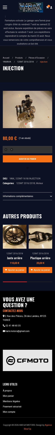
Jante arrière (14, 258)
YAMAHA (7, 62)
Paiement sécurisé (12, 406)
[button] (15, 270)
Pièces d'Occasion (37, 58)
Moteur (39, 183)
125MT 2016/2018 (25, 62)
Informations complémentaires (18, 196)
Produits (19, 58)
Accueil (6, 58)
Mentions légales (11, 401)
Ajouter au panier (27, 158)
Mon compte (9, 412)
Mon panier (8, 396)
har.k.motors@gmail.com (17, 331)
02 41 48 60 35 (13, 325)
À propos (7, 390)
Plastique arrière (40, 258)
